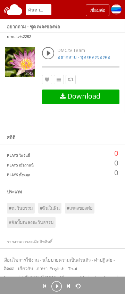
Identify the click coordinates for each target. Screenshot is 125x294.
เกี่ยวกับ (25, 268)
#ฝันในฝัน (50, 208)
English (57, 268)
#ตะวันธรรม (21, 208)
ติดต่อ (9, 268)
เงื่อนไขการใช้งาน (21, 260)
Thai (72, 268)
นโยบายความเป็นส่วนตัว (66, 260)
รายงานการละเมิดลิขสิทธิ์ (29, 242)
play (57, 287)
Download (83, 96)
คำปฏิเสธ (103, 260)
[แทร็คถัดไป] (68, 286)
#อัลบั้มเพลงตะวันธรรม (31, 222)
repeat (79, 286)
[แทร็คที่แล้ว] (44, 286)
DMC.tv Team (71, 50)
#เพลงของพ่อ (80, 208)
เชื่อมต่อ (98, 10)
